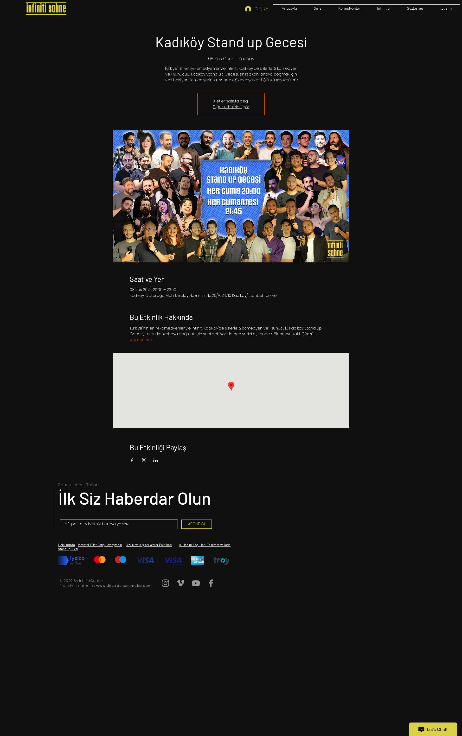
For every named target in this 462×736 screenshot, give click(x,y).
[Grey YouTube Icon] (196, 583)
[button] (414, 9)
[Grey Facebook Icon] (211, 583)
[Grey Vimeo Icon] (181, 583)
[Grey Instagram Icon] (165, 583)
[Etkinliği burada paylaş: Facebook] (132, 460)
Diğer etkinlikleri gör (231, 107)
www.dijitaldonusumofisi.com (124, 585)
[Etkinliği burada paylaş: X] (143, 460)
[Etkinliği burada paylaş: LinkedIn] (155, 460)
